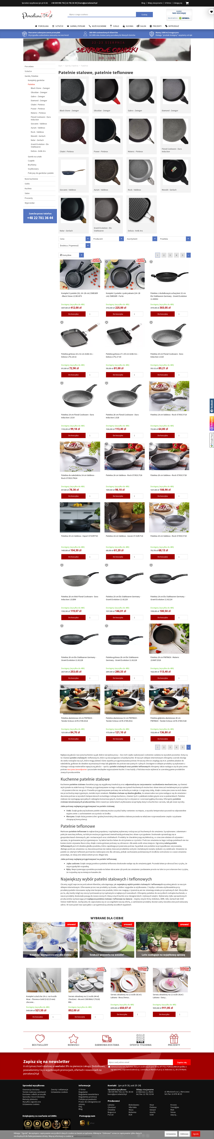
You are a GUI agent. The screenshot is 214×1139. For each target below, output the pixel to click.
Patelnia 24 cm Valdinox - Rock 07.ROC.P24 (169, 414)
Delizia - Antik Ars (135, 230)
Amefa (152, 1112)
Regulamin (83, 1092)
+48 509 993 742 (58, 3)
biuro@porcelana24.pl (87, 3)
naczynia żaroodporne (77, 769)
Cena (62, 239)
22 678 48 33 (176, 1094)
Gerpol (153, 1110)
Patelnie (31, 84)
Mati (172, 1110)
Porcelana (43, 26)
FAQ (80, 1106)
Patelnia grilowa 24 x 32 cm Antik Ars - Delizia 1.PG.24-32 (77, 355)
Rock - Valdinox (134, 189)
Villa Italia (133, 1107)
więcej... (173, 1115)
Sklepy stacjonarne (155, 3)
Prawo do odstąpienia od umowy (89, 1103)
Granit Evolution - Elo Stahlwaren (103, 229)
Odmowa (184, 1134)
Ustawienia (171, 1134)
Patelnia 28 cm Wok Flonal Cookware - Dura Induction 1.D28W (79, 598)
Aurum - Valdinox (101, 189)
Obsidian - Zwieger (102, 110)
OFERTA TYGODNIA (140, 1045)
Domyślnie (66, 255)
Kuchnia (129, 26)
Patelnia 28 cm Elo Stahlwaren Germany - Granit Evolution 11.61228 (78, 658)
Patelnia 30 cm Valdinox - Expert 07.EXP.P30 (79, 536)
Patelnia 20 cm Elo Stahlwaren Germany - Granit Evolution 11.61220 (123, 598)
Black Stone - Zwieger (69, 110)
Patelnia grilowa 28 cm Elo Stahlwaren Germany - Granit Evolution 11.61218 (122, 658)
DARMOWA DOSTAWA (107, 1045)
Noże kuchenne (99, 26)
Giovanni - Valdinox (68, 189)
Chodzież (112, 1107)
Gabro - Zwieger (135, 110)
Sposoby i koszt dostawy (34, 1097)
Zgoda (196, 1134)
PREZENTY (174, 1045)
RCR (130, 1115)
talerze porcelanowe (169, 869)
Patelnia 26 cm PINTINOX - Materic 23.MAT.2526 (165, 658)
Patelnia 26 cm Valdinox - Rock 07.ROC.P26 (124, 475)
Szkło (116, 26)
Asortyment (132, 239)
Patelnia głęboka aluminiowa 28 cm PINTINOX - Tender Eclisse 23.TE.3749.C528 (168, 719)
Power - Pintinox (101, 151)
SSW (152, 1115)
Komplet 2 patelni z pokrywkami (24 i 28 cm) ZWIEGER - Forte (123, 294)
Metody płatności (30, 1099)
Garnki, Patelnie (77, 26)
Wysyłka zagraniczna (32, 1102)
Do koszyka (73, 314)
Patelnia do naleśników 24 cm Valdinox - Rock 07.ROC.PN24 (78, 476)
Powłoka (164, 239)
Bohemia (132, 1112)
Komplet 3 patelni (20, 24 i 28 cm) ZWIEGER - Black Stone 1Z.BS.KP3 (79, 294)
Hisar (152, 1105)
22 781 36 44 (71, 3)
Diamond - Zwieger (170, 110)
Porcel (110, 1115)
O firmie (168, 3)
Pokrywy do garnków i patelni (41, 173)
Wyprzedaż (173, 26)
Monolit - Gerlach (169, 189)
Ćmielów (111, 1110)
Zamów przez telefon (40, 216)
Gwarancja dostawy (31, 1089)
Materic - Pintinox (135, 151)
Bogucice (112, 1112)
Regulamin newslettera (89, 1094)
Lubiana (111, 1105)
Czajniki (31, 160)
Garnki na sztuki (35, 156)
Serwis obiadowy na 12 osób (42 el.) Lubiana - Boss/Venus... (126, 996)
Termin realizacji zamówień (34, 1092)
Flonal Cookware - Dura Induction (172, 150)
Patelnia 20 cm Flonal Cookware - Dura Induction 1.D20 (167, 355)
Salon (143, 26)
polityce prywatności (83, 1136)
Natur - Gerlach (66, 230)
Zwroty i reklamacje (59, 1089)
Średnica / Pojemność (69, 245)
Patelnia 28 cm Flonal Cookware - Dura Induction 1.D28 (122, 416)
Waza (131, 1110)
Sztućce (59, 26)
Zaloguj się (177, 3)
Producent (98, 239)
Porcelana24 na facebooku (212, 406)
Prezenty (157, 26)
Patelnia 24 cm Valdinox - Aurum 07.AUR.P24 (124, 536)
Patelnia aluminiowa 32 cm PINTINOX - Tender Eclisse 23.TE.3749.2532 (122, 719)
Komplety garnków (36, 80)
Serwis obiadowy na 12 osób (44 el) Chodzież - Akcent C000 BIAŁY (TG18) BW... (84, 999)
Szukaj (144, 14)
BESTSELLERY (40, 1045)
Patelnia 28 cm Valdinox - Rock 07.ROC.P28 (169, 475)
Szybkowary (33, 168)
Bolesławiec (134, 1105)
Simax (173, 1112)
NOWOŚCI (73, 1045)
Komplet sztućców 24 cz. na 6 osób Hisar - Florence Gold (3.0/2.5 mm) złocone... (41, 999)
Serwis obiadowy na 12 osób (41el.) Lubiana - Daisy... (168, 996)
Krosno (173, 1105)
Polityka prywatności (88, 1099)
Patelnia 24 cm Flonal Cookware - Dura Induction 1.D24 (77, 416)
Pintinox (153, 1107)
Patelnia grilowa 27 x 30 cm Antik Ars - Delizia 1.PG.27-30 (122, 355)
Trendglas (174, 1107)
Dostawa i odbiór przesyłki (34, 1094)
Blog (143, 3)
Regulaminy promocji (88, 1097)
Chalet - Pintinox (67, 151)
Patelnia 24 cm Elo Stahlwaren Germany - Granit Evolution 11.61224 (168, 598)
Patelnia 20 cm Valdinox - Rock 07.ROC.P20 (169, 536)
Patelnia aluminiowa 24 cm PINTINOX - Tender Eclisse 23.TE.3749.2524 (77, 719)
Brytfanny (32, 164)
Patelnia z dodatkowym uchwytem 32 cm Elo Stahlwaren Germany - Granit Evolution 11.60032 (169, 296)
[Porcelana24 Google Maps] (212, 440)
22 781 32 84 (148, 1094)
